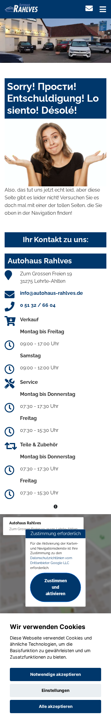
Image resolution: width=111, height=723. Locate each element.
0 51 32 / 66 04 (38, 305)
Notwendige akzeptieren (55, 674)
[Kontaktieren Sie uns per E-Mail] (89, 8)
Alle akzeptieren (55, 706)
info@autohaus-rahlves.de (51, 293)
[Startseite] (21, 7)
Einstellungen (55, 690)
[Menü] (103, 9)
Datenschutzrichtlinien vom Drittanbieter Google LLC (51, 560)
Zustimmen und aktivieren (55, 587)
